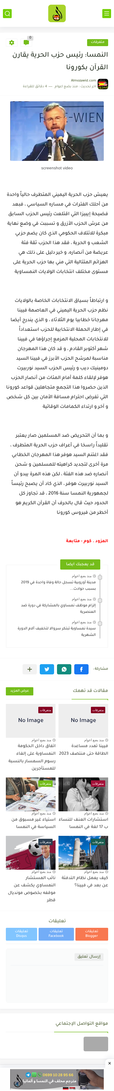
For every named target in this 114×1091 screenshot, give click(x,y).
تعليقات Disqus (21, 934)
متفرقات (97, 42)
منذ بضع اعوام (81, 576)
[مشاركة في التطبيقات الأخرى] (30, 669)
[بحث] (7, 13)
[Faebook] (96, 1044)
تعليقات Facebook (56, 934)
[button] (81, 669)
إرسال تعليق (89, 957)
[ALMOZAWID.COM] (57, 13)
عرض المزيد (19, 691)
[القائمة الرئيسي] (106, 13)
